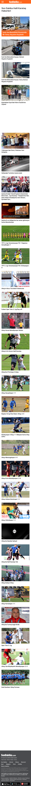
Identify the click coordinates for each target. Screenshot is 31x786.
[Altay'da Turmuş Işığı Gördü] (15, 615)
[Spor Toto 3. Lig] (15, 636)
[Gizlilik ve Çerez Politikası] (24, 778)
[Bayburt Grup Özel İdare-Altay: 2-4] (15, 404)
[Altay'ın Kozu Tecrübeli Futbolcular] (15, 279)
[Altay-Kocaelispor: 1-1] (15, 383)
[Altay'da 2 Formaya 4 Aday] (15, 363)
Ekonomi (23, 762)
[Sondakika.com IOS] (5, 783)
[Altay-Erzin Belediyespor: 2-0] (15, 469)
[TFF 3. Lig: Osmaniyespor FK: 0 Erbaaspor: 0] (15, 256)
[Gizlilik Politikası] (13, 778)
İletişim (12, 759)
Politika (20, 764)
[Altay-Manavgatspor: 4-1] (15, 448)
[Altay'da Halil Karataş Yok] (15, 552)
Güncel (11, 762)
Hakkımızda (3, 759)
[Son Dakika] (15, 2)
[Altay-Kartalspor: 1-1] (15, 594)
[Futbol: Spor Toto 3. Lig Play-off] (15, 300)
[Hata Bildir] (12, 780)
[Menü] (3, 2)
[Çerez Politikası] (5, 779)
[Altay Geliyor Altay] (15, 573)
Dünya (17, 762)
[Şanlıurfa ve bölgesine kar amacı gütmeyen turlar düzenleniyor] (15, 211)
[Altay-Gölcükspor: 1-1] (15, 511)
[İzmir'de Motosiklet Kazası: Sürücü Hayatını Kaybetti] (15, 47)
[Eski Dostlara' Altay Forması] (15, 678)
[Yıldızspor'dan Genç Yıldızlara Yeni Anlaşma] (15, 141)
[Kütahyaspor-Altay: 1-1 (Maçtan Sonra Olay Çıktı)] (15, 425)
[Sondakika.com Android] (15, 783)
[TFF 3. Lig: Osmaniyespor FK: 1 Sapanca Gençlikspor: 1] (15, 234)
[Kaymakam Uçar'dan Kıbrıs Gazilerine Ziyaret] (15, 93)
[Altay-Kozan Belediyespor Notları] (15, 321)
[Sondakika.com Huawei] (25, 783)
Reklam (8, 759)
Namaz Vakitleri (5, 766)
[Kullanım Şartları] (5, 778)
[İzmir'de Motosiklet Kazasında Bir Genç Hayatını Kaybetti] (15, 25)
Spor (2, 764)
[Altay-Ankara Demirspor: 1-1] (15, 490)
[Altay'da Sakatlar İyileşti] (15, 531)
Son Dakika (4, 762)
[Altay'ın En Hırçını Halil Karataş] (15, 342)
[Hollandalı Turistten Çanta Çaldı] (15, 164)
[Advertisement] (15, 118)
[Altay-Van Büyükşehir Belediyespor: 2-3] (15, 657)
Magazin (8, 764)
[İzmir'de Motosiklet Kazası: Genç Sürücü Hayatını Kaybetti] (15, 70)
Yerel (14, 764)
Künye (15, 759)
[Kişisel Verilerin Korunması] (16, 779)
